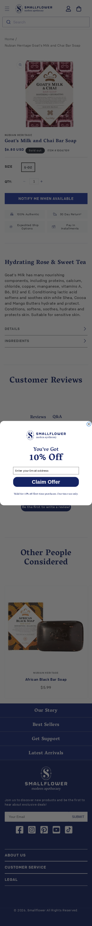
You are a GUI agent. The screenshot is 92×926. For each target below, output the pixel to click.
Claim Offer (46, 482)
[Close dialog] (89, 424)
